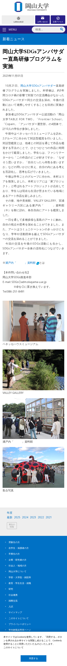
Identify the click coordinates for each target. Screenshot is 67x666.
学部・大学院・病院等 (20, 577)
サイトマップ (15, 612)
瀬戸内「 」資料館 (20, 263)
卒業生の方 (14, 553)
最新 (9, 517)
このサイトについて (19, 618)
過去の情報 (12, 525)
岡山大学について (17, 571)
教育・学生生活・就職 (20, 583)
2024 (25, 517)
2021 (49, 517)
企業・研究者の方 (17, 559)
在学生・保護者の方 (19, 548)
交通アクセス (58, 21)
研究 (11, 588)
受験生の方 (14, 542)
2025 (17, 517)
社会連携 (13, 594)
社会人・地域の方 (17, 565)
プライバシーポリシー (20, 624)
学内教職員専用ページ (20, 629)
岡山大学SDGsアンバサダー (38, 85)
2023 (33, 517)
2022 (41, 517)
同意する (33, 658)
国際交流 (13, 600)
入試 (11, 606)
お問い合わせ (42, 21)
